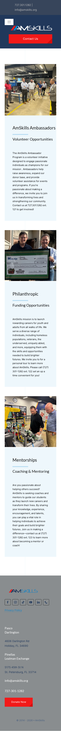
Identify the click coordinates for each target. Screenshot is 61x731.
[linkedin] (38, 602)
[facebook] (8, 602)
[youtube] (31, 602)
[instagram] (15, 602)
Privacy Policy (13, 610)
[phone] (46, 602)
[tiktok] (23, 602)
